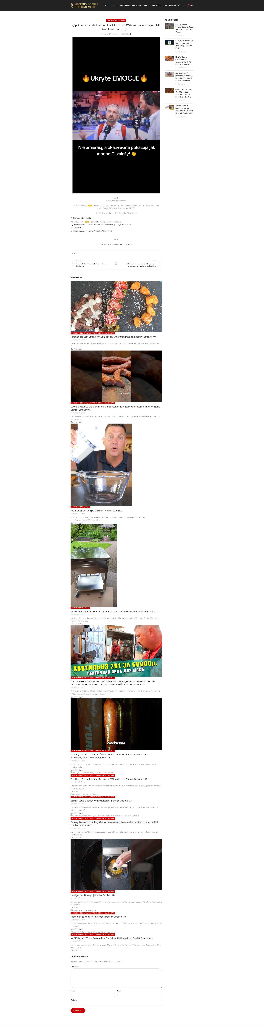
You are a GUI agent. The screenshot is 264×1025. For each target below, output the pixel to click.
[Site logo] (85, 5)
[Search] (179, 5)
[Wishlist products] (183, 5)
